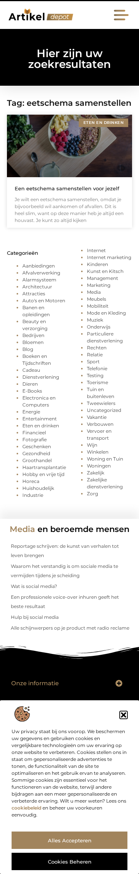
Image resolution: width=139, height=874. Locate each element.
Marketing (98, 285)
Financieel (34, 432)
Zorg (92, 493)
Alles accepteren (70, 840)
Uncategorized (104, 410)
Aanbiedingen (38, 266)
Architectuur (37, 287)
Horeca (30, 481)
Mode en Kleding (106, 313)
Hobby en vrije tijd (43, 474)
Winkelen (97, 452)
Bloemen (33, 342)
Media (94, 292)
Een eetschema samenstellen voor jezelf (67, 188)
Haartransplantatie (44, 467)
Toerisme (97, 382)
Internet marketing (109, 257)
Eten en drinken (40, 426)
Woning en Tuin (105, 459)
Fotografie (34, 439)
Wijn (92, 445)
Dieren (30, 384)
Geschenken (36, 446)
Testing (95, 375)
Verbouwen (100, 424)
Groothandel (37, 460)
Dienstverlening (40, 377)
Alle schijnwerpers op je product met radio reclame (70, 628)
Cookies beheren (70, 862)
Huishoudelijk (38, 488)
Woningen (99, 466)
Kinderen (97, 264)
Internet (96, 250)
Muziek (95, 320)
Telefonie (97, 368)
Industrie (32, 495)
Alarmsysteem (39, 280)
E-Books (32, 391)
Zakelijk (95, 473)
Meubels (96, 299)
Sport (93, 361)
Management (102, 278)
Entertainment (39, 419)
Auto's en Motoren (43, 300)
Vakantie (97, 417)
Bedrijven (33, 335)
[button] (123, 715)
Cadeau (31, 370)
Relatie (95, 354)
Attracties (33, 293)
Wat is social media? (34, 586)
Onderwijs (98, 327)
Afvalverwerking (41, 273)
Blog (27, 349)
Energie (31, 412)
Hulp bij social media (35, 617)
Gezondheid (36, 453)
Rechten (97, 348)
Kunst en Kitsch (105, 271)
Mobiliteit (97, 306)
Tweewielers (101, 403)
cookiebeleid (26, 808)
